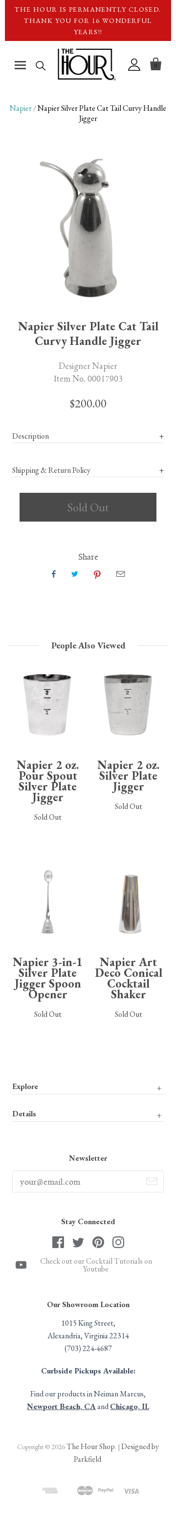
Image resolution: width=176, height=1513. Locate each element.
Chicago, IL (129, 1406)
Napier (21, 108)
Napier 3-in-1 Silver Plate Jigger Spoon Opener (48, 978)
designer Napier (88, 365)
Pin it (97, 573)
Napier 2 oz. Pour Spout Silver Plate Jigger (48, 781)
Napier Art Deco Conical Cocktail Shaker (128, 978)
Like (53, 573)
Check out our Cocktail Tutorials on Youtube (96, 1265)
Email (120, 573)
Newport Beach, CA (61, 1406)
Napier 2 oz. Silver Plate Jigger (128, 775)
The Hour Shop (90, 1446)
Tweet (75, 573)
